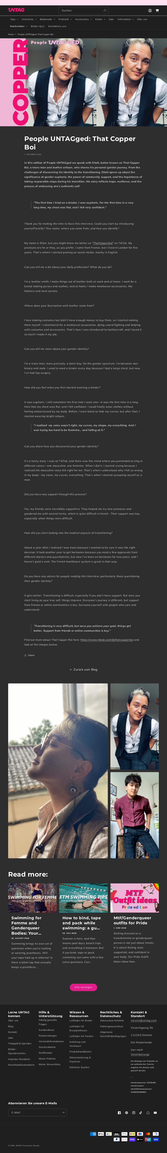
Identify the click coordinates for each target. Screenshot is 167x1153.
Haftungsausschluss (111, 1026)
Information (124, 19)
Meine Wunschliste (49, 1064)
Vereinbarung (139, 1054)
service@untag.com (144, 1020)
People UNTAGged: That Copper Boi (35, 34)
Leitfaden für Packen (81, 1036)
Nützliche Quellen (79, 1067)
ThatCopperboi (103, 243)
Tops (12, 19)
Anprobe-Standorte (19, 1059)
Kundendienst (46, 1029)
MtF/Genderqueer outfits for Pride (132, 920)
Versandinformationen (51, 1041)
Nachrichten (17, 26)
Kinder (99, 19)
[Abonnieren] (63, 1112)
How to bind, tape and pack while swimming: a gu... (81, 923)
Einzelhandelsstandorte (21, 1064)
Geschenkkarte (47, 1047)
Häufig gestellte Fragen (48, 1022)
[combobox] (83, 10)
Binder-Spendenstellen (17, 1051)
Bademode (46, 19)
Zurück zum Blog (86, 669)
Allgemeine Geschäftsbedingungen (113, 1034)
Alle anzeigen (83, 987)
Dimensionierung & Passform (80, 1059)
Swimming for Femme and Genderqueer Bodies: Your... (26, 926)
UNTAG (19, 1146)
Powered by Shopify (30, 1146)
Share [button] (31, 655)
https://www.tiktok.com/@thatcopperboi (107, 639)
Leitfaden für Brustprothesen (78, 1028)
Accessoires (82, 19)
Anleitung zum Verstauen (77, 1043)
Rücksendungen (48, 1035)
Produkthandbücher (80, 1051)
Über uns (13, 1020)
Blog (10, 1026)
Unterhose (27, 19)
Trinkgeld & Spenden (19, 1043)
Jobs (10, 1037)
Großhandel (45, 1052)
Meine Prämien (47, 1058)
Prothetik (64, 19)
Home (11, 34)
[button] (14, 19)
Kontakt (12, 1032)
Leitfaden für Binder (80, 1020)
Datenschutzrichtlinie (112, 1020)
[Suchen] (104, 10)
